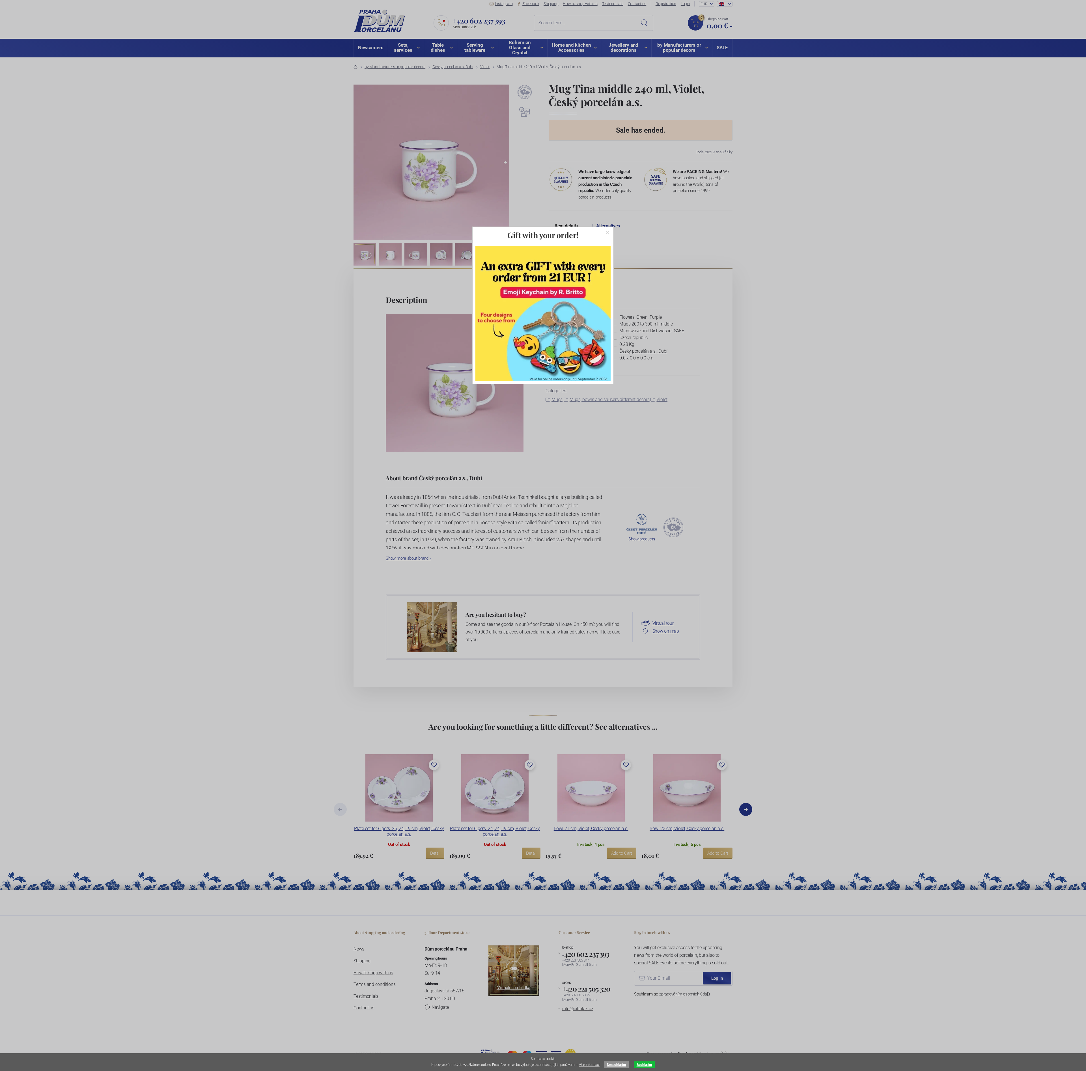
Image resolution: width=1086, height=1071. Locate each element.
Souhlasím (644, 1065)
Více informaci (589, 1065)
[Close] (607, 233)
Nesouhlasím (616, 1065)
